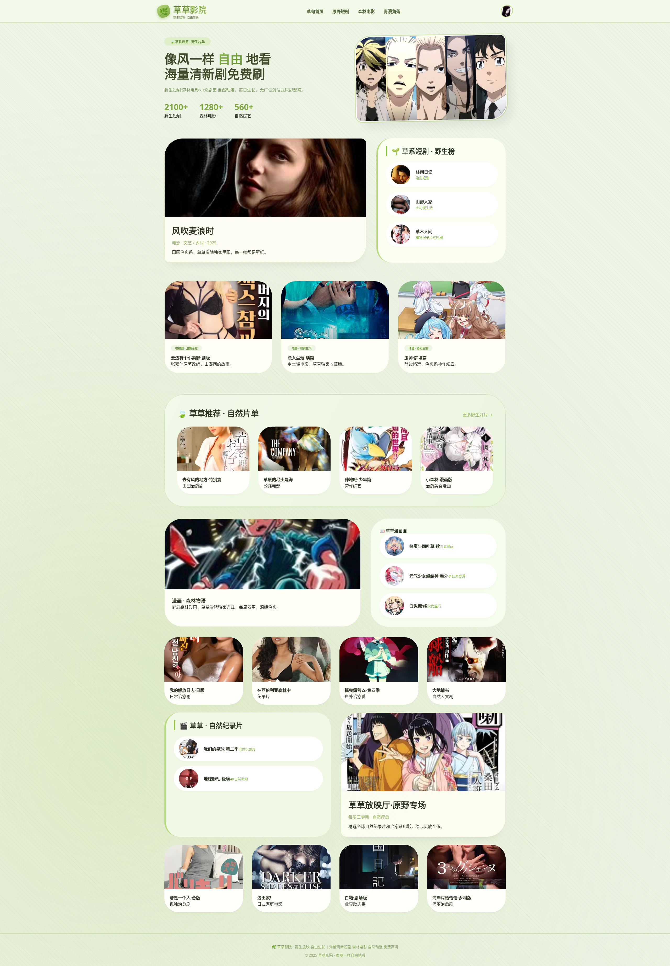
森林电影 (366, 11)
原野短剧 (340, 11)
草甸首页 (315, 11)
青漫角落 (392, 11)
